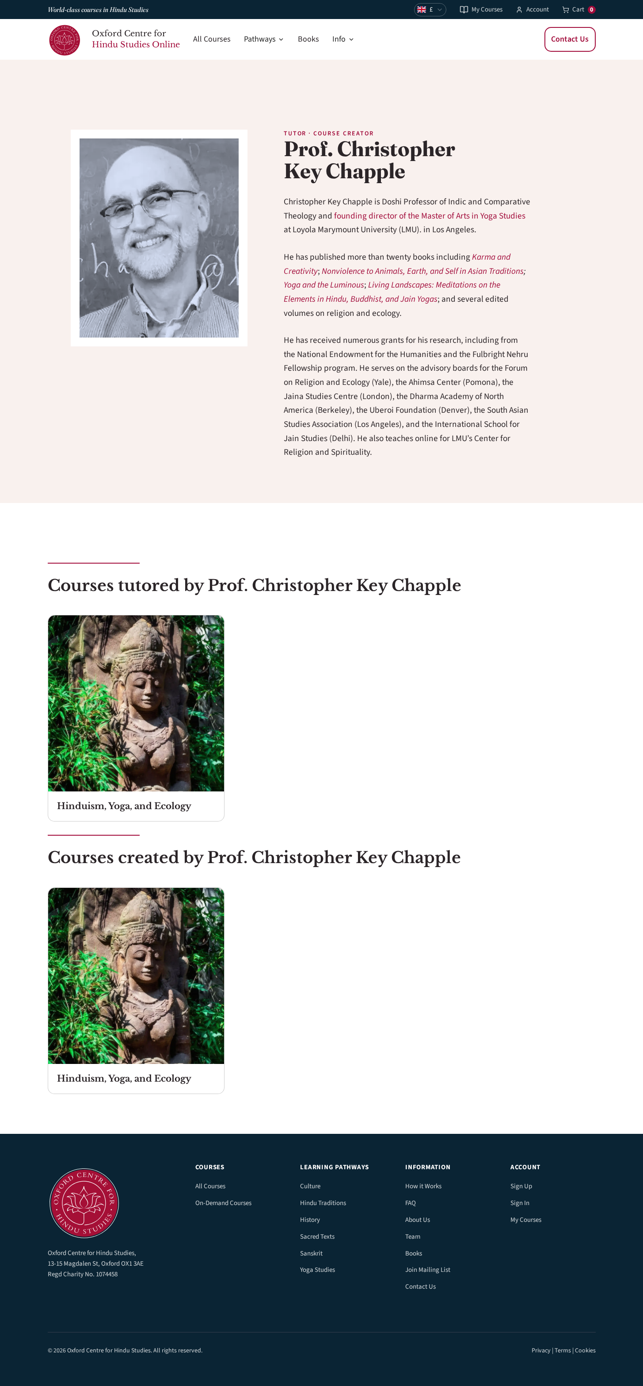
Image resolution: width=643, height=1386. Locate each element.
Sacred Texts (317, 1236)
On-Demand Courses (223, 1203)
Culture (310, 1186)
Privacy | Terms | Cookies (564, 1350)
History (310, 1220)
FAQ (410, 1203)
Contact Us (570, 39)
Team (412, 1236)
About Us (417, 1220)
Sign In (519, 1203)
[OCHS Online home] (111, 1201)
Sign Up (521, 1186)
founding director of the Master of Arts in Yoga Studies (429, 216)
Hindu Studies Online (136, 45)
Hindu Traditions (323, 1203)
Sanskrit (311, 1253)
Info (339, 39)
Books (308, 39)
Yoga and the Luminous (324, 285)
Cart (582, 9)
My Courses (487, 9)
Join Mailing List (427, 1270)
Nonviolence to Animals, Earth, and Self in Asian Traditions (423, 271)
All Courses (212, 39)
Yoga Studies (317, 1270)
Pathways (260, 39)
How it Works (423, 1186)
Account (537, 9)
